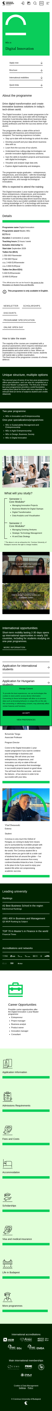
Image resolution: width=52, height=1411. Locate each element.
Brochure (13, 70)
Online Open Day (13, 327)
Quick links (14, 85)
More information (14, 647)
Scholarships (31, 306)
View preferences (26, 720)
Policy (30, 1388)
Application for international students (19, 667)
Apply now (14, 63)
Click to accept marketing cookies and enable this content (26, 565)
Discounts (10, 313)
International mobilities (19, 78)
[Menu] (48, 3)
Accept (26, 713)
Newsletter (11, 306)
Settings (22, 1388)
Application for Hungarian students (18, 682)
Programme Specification (19, 320)
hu (41, 3)
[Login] (22, 3)
